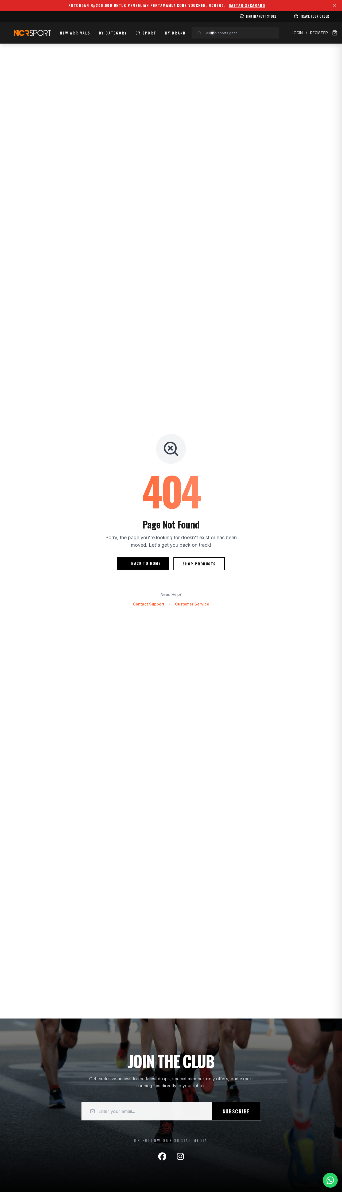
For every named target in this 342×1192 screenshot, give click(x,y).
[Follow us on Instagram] (180, 1156)
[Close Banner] (334, 5)
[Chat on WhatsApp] (330, 1180)
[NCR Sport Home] (32, 32)
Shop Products (199, 563)
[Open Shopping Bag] (334, 33)
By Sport (145, 33)
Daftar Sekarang (247, 5)
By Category (113, 33)
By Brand (175, 33)
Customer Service (192, 604)
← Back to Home (143, 563)
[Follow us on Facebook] (162, 1156)
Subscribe (236, 1111)
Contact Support (148, 604)
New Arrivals (75, 33)
